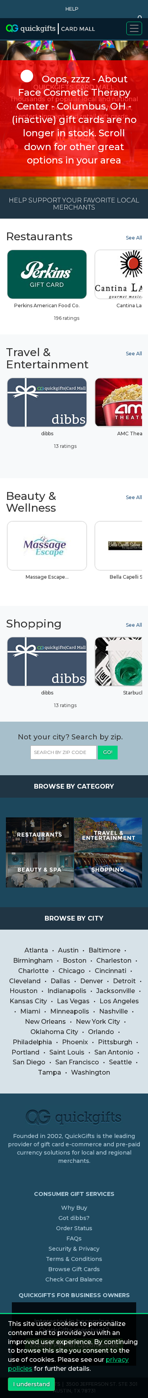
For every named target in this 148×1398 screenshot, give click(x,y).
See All (134, 238)
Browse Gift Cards (74, 1269)
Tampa (49, 1072)
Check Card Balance (74, 1279)
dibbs (59, 440)
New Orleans (45, 1021)
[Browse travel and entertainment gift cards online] (108, 834)
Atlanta (36, 950)
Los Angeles (119, 1001)
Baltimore (104, 950)
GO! (107, 752)
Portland (25, 1052)
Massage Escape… (47, 577)
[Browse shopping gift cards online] (108, 869)
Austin (68, 950)
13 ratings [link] (65, 446)
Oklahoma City (54, 1032)
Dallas (60, 981)
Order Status (74, 1228)
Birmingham (33, 960)
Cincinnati (110, 971)
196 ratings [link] (66, 318)
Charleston (113, 960)
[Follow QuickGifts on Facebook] (75, 1177)
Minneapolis (69, 1011)
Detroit (124, 981)
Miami (30, 1011)
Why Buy (74, 1207)
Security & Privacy (74, 1248)
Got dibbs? (74, 1218)
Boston (74, 960)
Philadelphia (32, 1042)
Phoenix (75, 1042)
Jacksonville (115, 991)
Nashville (113, 1011)
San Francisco (77, 1062)
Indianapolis (66, 991)
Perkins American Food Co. (47, 312)
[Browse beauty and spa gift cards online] (40, 869)
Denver (91, 981)
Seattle (120, 1062)
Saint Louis (66, 1052)
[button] (70, 9)
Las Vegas (73, 1001)
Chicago (71, 971)
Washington (90, 1072)
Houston (23, 991)
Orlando (101, 1032)
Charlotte (33, 971)
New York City (98, 1021)
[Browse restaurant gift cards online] (40, 834)
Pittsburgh (115, 1042)
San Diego (29, 1062)
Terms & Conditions (74, 1258)
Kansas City (28, 1001)
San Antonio (113, 1052)
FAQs (74, 1238)
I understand (31, 1384)
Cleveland (25, 981)
